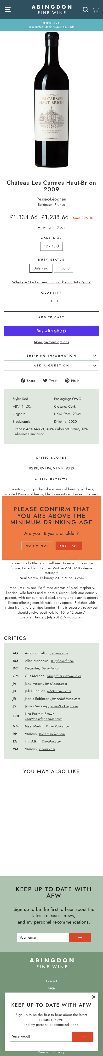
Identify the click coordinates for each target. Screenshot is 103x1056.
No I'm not (37, 546)
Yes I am (68, 546)
